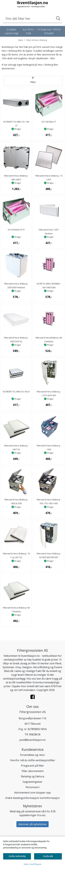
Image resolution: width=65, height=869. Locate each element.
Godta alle (48, 856)
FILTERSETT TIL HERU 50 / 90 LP (16, 391)
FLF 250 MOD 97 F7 (16, 229)
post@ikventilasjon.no (32, 740)
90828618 (34, 734)
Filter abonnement (33, 771)
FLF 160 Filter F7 (49, 121)
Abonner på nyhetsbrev (32, 824)
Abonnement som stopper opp (32, 792)
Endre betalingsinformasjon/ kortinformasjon (32, 798)
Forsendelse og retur (32, 755)
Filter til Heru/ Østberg (37, 40)
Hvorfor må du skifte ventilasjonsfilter (32, 760)
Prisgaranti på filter (32, 765)
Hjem (20, 40)
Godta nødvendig (17, 856)
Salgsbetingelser (32, 782)
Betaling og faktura (32, 776)
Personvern (32, 787)
